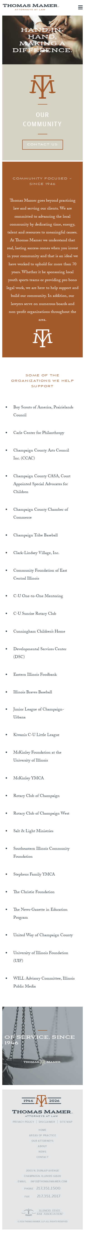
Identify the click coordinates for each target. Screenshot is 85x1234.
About (42, 1146)
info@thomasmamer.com (49, 1181)
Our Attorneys (42, 1140)
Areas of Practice (42, 1135)
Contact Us (42, 145)
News (42, 1151)
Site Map (66, 1121)
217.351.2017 (49, 1196)
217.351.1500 (48, 1188)
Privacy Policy (23, 1121)
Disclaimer (47, 1121)
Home (42, 1130)
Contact (42, 1157)
